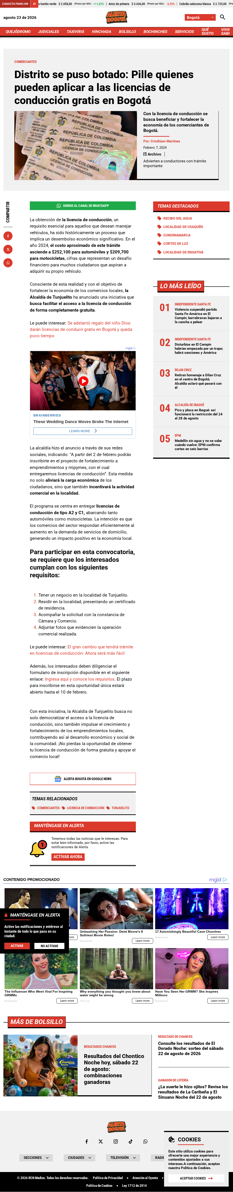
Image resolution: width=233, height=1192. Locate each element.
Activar (17, 946)
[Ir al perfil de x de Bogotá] (101, 1141)
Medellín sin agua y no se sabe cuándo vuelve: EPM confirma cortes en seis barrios (198, 445)
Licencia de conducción (85, 808)
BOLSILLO (127, 31)
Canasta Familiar (15, 3)
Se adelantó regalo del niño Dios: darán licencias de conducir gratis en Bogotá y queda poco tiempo (81, 329)
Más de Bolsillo (36, 1022)
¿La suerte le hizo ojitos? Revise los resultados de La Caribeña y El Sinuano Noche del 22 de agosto (193, 1092)
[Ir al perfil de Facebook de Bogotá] (87, 1141)
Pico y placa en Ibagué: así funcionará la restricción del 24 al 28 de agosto (199, 414)
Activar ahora (67, 856)
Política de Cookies (195, 1168)
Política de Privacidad (108, 1178)
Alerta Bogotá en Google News (87, 779)
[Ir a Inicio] (116, 17)
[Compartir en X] (8, 249)
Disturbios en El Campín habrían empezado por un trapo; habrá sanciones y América (199, 348)
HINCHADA (101, 31)
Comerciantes (48, 808)
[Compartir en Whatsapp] (8, 262)
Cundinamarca (176, 235)
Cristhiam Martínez (165, 141)
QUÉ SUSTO (207, 31)
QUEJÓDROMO (18, 31)
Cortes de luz (175, 244)
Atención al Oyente (145, 1178)
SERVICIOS (184, 31)
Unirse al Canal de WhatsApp (86, 206)
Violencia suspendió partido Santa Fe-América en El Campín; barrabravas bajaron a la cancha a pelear (198, 315)
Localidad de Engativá (183, 252)
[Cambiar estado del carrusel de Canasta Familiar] (34, 4)
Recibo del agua (177, 218)
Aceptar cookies (193, 1178)
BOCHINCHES (155, 31)
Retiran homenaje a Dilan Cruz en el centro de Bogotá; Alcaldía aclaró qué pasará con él (198, 381)
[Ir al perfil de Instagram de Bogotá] (116, 1141)
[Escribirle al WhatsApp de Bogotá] (145, 1141)
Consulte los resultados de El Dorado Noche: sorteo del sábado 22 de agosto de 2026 (190, 1048)
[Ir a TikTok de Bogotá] (131, 1141)
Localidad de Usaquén (183, 227)
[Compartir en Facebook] (8, 235)
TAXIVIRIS (75, 31)
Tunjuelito (120, 808)
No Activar (49, 946)
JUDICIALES (48, 31)
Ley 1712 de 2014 (134, 1185)
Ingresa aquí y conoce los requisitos (79, 679)
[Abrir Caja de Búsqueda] (222, 17)
